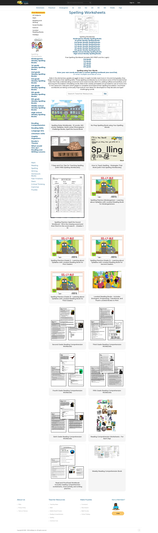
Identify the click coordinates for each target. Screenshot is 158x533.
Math (33, 163)
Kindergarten (63, 8)
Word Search (85, 507)
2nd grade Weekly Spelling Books (38, 74)
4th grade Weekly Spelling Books (38, 88)
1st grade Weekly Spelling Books (38, 67)
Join (118, 513)
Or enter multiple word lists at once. (87, 74)
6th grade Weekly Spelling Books (38, 101)
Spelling (34, 168)
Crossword (85, 504)
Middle (112, 8)
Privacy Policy (22, 507)
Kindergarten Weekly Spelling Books (38, 61)
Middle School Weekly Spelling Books (38, 108)
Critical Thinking (38, 184)
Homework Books (35, 175)
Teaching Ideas (54, 504)
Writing (34, 171)
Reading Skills (37, 128)
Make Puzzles (86, 500)
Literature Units (38, 134)
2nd (79, 8)
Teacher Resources (57, 500)
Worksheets (40, 8)
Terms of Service (23, 511)
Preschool (51, 8)
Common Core (54, 521)
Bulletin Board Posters (56, 511)
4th (92, 8)
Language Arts (37, 131)
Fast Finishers (37, 179)
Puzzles (34, 190)
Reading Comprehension (38, 124)
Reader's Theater (35, 142)
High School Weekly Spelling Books (38, 114)
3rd (86, 8)
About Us (21, 500)
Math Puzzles (85, 511)
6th (105, 8)
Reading (34, 165)
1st (73, 8)
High (120, 8)
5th (99, 8)
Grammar (35, 187)
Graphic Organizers (36, 137)
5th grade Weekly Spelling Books (38, 94)
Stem (33, 181)
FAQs (19, 504)
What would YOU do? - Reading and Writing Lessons (38, 149)
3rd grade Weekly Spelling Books (38, 81)
